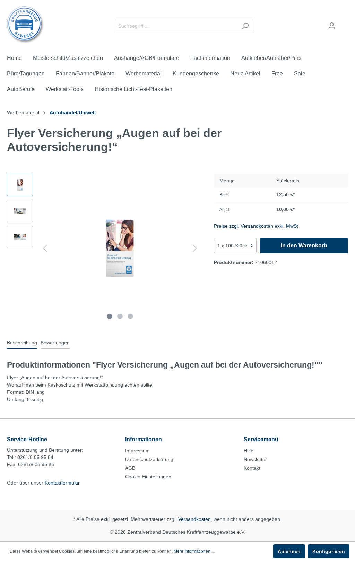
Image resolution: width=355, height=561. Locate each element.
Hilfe (248, 450)
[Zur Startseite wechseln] (25, 24)
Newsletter (255, 459)
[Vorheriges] (45, 248)
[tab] (22, 342)
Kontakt (252, 468)
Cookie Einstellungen (148, 476)
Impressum (137, 450)
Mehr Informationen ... (194, 551)
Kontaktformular (62, 483)
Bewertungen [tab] (55, 342)
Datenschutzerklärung (149, 459)
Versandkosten (194, 519)
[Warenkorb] (344, 23)
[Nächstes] (195, 248)
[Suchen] (245, 26)
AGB (130, 468)
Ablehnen (289, 551)
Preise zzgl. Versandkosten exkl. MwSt (256, 226)
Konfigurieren (328, 551)
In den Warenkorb (304, 245)
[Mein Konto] (332, 26)
